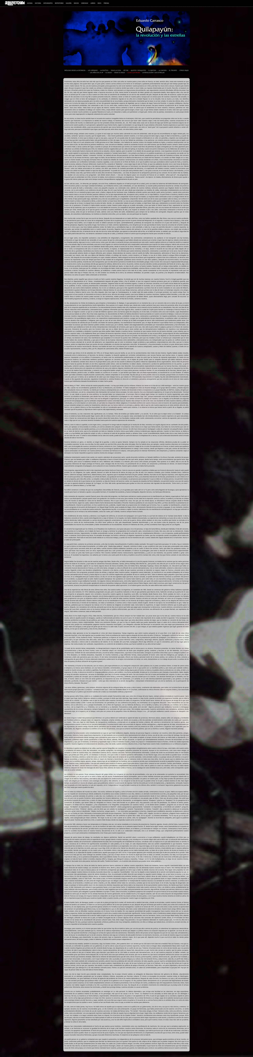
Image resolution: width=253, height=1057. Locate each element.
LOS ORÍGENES (93, 70)
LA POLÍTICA (104, 70)
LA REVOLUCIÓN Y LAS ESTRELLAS (153, 72)
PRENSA (106, 3)
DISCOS (76, 3)
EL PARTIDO (152, 70)
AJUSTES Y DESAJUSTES (138, 70)
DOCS (99, 3)
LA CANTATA (163, 70)
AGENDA (30, 3)
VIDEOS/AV (84, 3)
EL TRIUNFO (173, 70)
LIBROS (93, 3)
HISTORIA (38, 3)
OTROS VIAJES (184, 70)
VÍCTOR (125, 70)
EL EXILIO (109, 72)
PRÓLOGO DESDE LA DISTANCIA (74, 70)
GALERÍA (68, 3)
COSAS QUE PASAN (133, 72)
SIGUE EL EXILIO (119, 72)
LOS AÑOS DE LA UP (96, 72)
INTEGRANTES (48, 3)
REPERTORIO (59, 3)
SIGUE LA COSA (116, 70)
